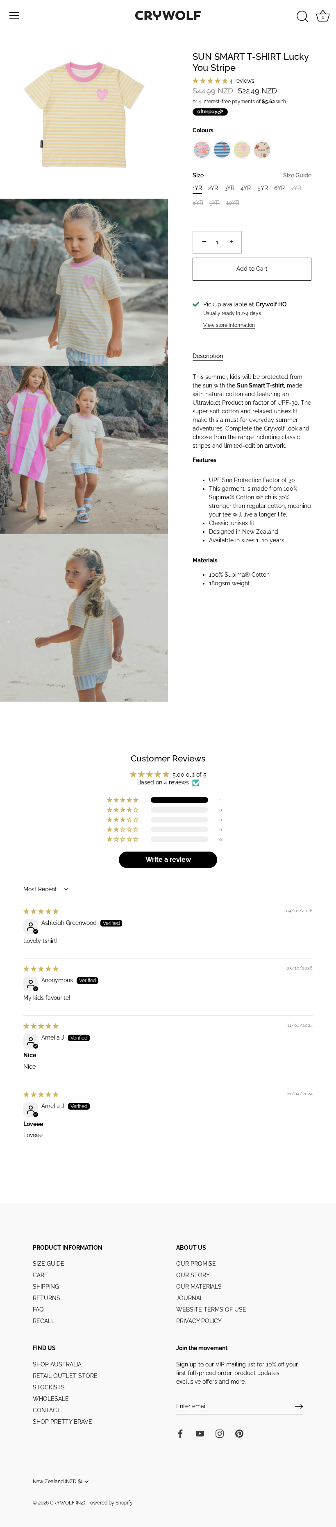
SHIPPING (46, 1286)
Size (252, 175)
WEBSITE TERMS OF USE (211, 1309)
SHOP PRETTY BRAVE (62, 1421)
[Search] (302, 17)
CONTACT (47, 1410)
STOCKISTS (49, 1387)
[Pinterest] (239, 1433)
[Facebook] (180, 1433)
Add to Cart (252, 268)
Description (208, 356)
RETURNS (46, 1298)
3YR (229, 188)
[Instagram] (220, 1433)
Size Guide (297, 175)
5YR (262, 188)
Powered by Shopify (110, 1503)
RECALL (43, 1321)
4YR (246, 188)
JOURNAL (189, 1298)
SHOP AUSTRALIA (57, 1364)
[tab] (212, 356)
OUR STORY (193, 1275)
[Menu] (14, 16)
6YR (279, 188)
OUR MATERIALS (199, 1286)
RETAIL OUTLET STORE (65, 1376)
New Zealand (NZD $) (57, 1481)
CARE (40, 1275)
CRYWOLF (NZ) (67, 1503)
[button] (211, 80)
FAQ (38, 1309)
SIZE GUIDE (48, 1263)
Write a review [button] (168, 859)
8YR (198, 202)
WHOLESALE (51, 1399)
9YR (214, 202)
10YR (232, 202)
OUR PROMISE (196, 1263)
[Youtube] (200, 1433)
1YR (197, 188)
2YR (213, 188)
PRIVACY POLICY (199, 1321)
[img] (41, 911)
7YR (296, 188)
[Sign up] (299, 1406)
